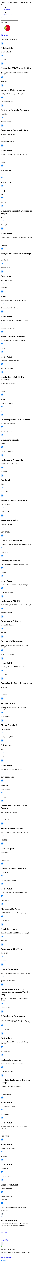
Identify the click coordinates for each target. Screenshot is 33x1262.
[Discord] (2, 1261)
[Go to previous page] (1, 18)
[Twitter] (4, 1261)
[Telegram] (6, 1261)
